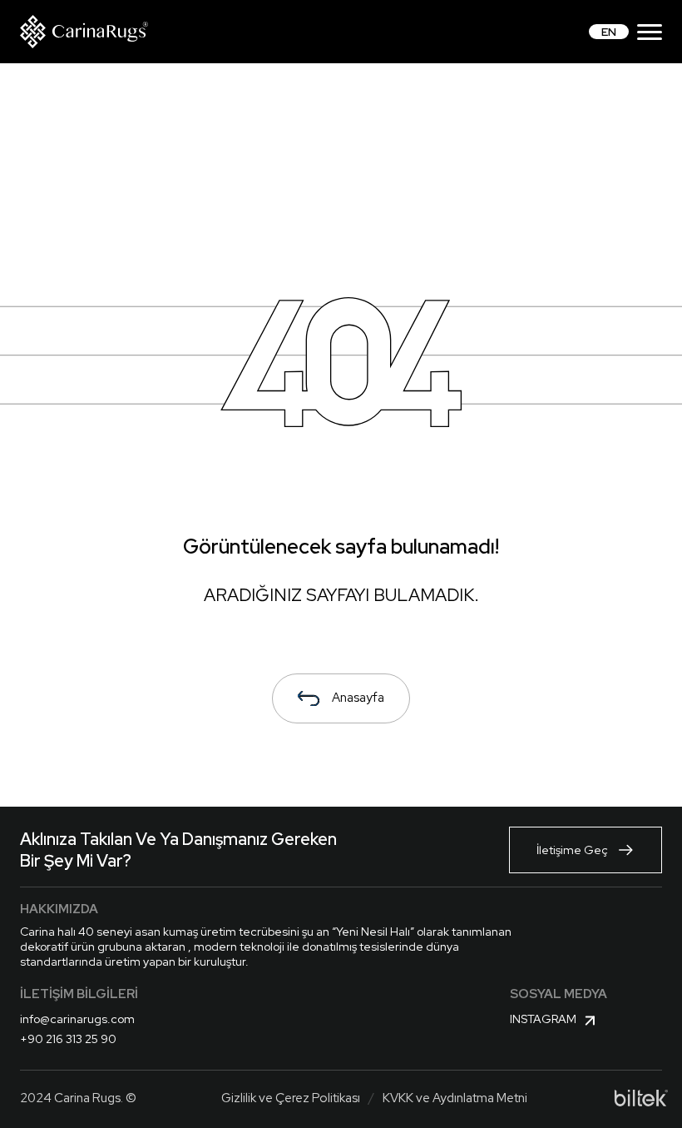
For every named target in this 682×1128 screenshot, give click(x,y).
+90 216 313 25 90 (68, 1038)
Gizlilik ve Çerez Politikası (290, 1098)
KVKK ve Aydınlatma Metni (455, 1098)
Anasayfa (358, 697)
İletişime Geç (572, 849)
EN (608, 31)
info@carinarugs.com (77, 1018)
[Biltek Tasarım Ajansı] (641, 1098)
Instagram (543, 1018)
